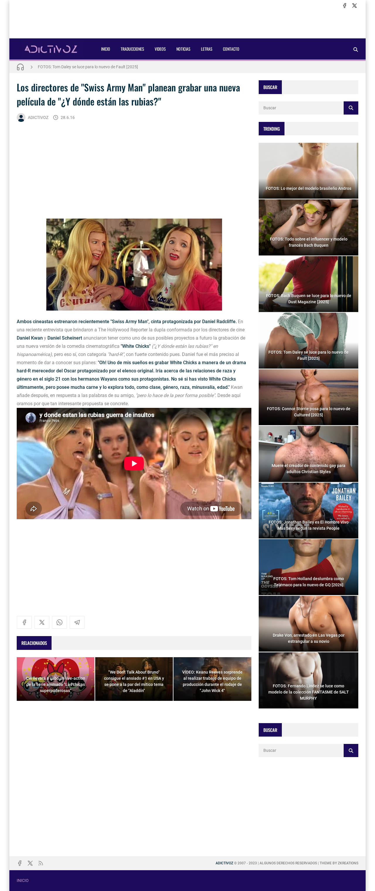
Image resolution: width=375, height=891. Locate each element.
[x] (354, 5)
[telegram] (77, 622)
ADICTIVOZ (38, 117)
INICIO (105, 49)
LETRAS (206, 49)
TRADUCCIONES (132, 49)
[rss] (41, 863)
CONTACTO (231, 49)
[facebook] (344, 5)
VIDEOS (160, 49)
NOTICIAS (183, 49)
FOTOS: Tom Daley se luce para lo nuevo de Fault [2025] (88, 66)
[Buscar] (355, 49)
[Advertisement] (187, 24)
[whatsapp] (59, 622)
